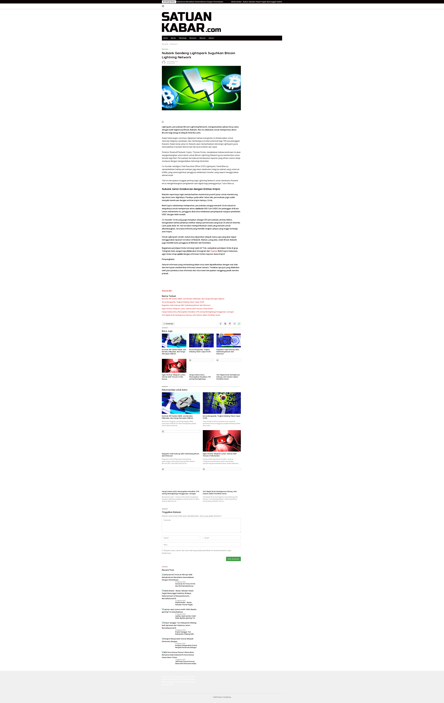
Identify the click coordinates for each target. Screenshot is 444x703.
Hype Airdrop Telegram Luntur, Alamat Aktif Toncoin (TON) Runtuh (187, 309)
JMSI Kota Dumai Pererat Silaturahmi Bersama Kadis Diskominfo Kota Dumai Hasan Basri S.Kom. (185, 662)
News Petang (167, 682)
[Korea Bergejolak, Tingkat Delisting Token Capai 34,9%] (201, 340)
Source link (167, 290)
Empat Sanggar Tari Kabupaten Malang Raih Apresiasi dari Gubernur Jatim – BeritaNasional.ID (185, 633)
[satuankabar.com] (191, 22)
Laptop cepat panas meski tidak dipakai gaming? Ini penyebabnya (185, 617)
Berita (173, 38)
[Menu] (163, 6)
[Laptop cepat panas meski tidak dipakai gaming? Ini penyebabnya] (179, 610)
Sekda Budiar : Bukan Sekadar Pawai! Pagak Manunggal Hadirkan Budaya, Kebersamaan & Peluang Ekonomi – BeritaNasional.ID (234, 2)
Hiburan (202, 38)
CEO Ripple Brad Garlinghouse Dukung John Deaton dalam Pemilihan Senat (191, 315)
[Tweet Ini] (225, 323)
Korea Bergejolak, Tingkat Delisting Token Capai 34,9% (183, 302)
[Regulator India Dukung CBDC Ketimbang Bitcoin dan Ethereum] (228, 340)
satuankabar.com (172, 61)
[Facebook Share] (220, 323)
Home (165, 38)
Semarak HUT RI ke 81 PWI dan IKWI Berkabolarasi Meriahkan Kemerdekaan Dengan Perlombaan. (185, 585)
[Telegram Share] (234, 323)
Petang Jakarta (168, 677)
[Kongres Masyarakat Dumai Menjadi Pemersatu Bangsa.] (179, 640)
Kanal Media (191, 677)
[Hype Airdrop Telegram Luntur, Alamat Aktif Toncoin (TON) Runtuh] (174, 366)
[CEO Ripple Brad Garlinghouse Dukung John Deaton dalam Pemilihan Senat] (228, 366)
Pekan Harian (178, 679)
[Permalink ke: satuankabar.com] (164, 62)
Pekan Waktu (189, 679)
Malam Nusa (178, 682)
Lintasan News (168, 684)
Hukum (211, 38)
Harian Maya (180, 677)
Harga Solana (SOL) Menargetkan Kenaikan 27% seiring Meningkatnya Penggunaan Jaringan (198, 312)
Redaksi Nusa (167, 679)
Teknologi (182, 38)
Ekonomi (193, 38)
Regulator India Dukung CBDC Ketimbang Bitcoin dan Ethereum (186, 305)
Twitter (213, 251)
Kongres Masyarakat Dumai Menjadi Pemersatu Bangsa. (186, 646)
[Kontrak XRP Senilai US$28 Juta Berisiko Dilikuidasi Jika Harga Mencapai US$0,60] (174, 340)
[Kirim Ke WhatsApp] (239, 323)
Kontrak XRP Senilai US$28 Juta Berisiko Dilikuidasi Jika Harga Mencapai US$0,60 (193, 299)
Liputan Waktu (190, 682)
